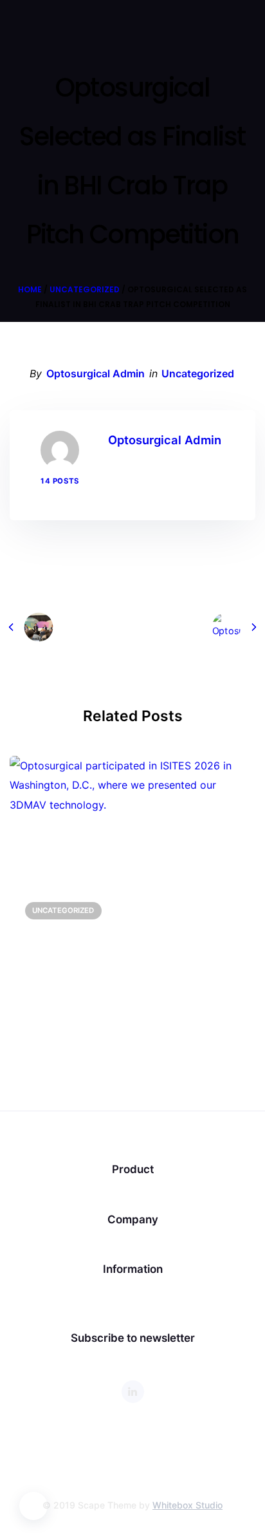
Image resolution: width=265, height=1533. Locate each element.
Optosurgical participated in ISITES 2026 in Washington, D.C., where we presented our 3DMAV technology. (132, 954)
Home (30, 289)
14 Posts (60, 480)
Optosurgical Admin (95, 373)
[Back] (132, 627)
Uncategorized (85, 289)
